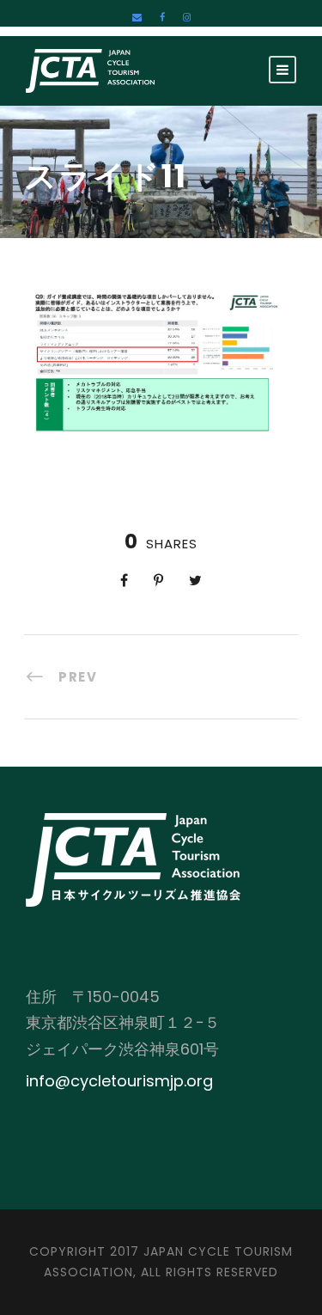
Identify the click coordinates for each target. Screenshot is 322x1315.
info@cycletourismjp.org (119, 1081)
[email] (137, 17)
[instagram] (187, 17)
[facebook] (162, 17)
